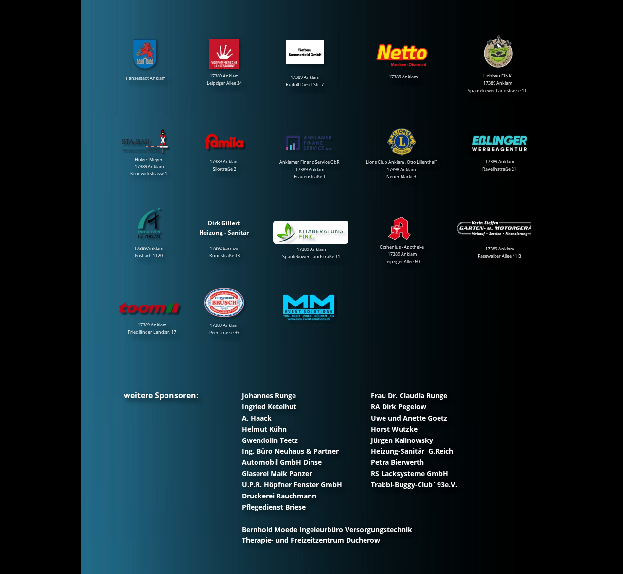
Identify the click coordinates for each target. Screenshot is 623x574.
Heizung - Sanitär (224, 233)
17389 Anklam (403, 77)
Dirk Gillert (224, 223)
